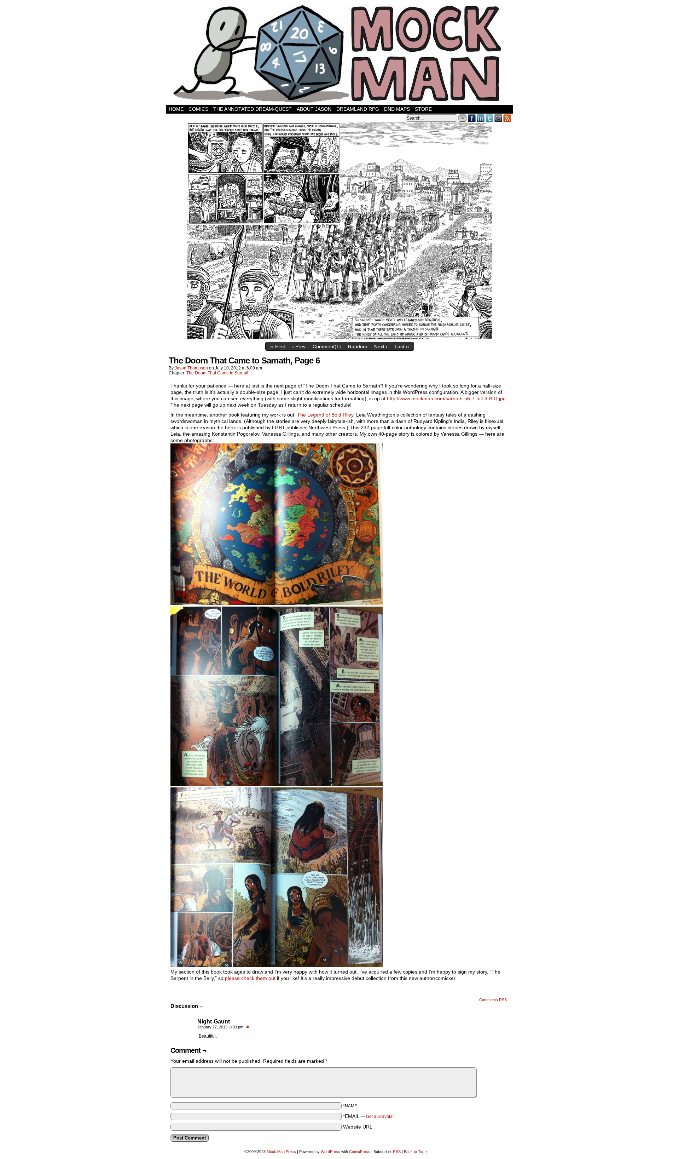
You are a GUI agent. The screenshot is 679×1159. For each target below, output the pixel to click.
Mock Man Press (281, 1151)
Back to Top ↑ (416, 1151)
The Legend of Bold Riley (325, 415)
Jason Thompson (191, 368)
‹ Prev (299, 346)
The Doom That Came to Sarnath (218, 373)
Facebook (472, 118)
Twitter (489, 118)
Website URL (357, 1127)
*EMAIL (368, 1116)
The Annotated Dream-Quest (252, 109)
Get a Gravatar (380, 1116)
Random (357, 346)
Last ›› (402, 346)
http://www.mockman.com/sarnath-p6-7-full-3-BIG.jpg (446, 398)
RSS (507, 118)
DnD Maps (397, 109)
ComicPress (359, 1151)
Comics (198, 109)
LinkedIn (480, 118)
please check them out (250, 978)
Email (498, 118)
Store (423, 109)
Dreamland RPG (357, 109)
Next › (381, 346)
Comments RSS (493, 1000)
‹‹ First (277, 346)
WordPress (330, 1151)
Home (176, 109)
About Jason (314, 109)
